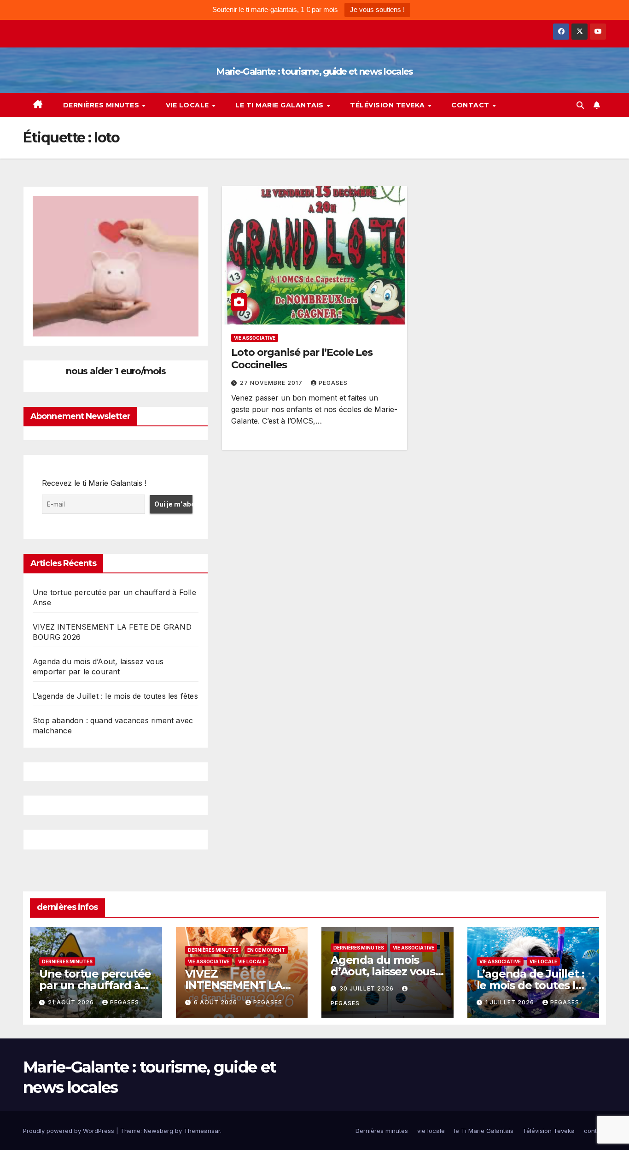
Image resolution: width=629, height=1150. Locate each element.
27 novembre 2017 (272, 382)
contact (471, 105)
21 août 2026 (72, 1002)
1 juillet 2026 (510, 1002)
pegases (333, 382)
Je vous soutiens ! (377, 9)
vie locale (188, 105)
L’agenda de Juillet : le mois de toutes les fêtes (115, 696)
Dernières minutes (102, 105)
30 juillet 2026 (367, 988)
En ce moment (266, 950)
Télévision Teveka (388, 105)
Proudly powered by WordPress (69, 1130)
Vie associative (254, 338)
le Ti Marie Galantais (280, 105)
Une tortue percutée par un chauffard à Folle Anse (95, 985)
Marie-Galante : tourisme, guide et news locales (314, 71)
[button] (580, 105)
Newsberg (158, 1130)
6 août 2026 (216, 1002)
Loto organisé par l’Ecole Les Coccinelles (302, 358)
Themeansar (202, 1130)
